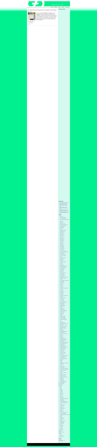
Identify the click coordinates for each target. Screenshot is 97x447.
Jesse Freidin (62, 284)
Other (60, 433)
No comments (31, 22)
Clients (60, 215)
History (61, 410)
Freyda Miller (62, 269)
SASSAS (62, 336)
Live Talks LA (62, 299)
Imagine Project (62, 281)
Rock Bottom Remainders (64, 331)
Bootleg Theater (63, 237)
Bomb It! (62, 236)
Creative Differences (63, 254)
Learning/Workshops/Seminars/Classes (65, 414)
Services (62, 7)
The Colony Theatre (63, 353)
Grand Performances (63, 272)
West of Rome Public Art (63, 374)
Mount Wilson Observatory (64, 310)
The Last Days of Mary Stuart (64, 355)
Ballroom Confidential (63, 230)
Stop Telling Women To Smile (64, 346)
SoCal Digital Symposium (64, 343)
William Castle (62, 379)
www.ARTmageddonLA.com (39, 19)
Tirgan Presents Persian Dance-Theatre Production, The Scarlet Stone (63, 205)
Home (52, 7)
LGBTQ (61, 415)
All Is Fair (62, 222)
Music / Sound (62, 417)
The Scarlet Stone (63, 357)
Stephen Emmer (63, 344)
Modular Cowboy (63, 309)
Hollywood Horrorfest (63, 278)
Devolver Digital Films (63, 257)
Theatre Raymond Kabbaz (64, 358)
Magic (61, 416)
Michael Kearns (62, 306)
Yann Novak (62, 380)
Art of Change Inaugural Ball (64, 224)
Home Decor (62, 411)
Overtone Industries (63, 316)
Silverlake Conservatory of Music (64, 342)
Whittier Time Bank (63, 375)
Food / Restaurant (63, 404)
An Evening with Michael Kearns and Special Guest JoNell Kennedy (64, 210)
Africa (61, 386)
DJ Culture (62, 396)
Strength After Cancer (63, 347)
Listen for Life (62, 298)
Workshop (62, 428)
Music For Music (63, 311)
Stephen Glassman (63, 345)
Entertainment (62, 399)
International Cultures (63, 413)
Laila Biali (62, 294)
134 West (62, 216)
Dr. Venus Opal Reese (62, 382)
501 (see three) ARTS (63, 218)
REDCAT (62, 329)
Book (61, 388)
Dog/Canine (62, 397)
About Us (55, 7)
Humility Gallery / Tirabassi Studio (65, 280)
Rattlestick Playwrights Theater (64, 323)
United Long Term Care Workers (65, 369)
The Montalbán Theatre (63, 356)
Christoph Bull (62, 246)
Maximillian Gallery (63, 305)
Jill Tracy (62, 285)
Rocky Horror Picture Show (64, 333)
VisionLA (62, 371)
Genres (60, 385)
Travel (61, 427)
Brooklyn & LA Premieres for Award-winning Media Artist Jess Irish (64, 203)
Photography (62, 422)
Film (61, 403)
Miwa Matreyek (62, 308)
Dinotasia (62, 258)
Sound (61, 424)
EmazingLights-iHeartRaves (64, 266)
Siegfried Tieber (62, 341)
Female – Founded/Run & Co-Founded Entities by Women (64, 402)
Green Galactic (62, 273)
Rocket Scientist (62, 332)
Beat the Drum (62, 233)
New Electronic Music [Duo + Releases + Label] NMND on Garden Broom (64, 212)
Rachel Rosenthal (63, 322)
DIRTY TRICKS (62, 259)
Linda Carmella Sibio (63, 297)
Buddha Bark (62, 243)
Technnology (62, 425)
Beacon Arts (62, 232)
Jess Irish (62, 283)
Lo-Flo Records (62, 300)
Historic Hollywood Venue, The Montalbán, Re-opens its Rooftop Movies (64, 208)
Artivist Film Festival (63, 225)
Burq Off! (62, 244)
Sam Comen (62, 335)
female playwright (62, 383)
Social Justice (62, 423)
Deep (61, 256)
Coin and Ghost (62, 248)
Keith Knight (62, 293)
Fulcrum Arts (62, 270)
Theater (62, 426)
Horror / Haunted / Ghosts (64, 412)
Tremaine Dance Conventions (64, 368)
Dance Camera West (63, 255)
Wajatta (61, 373)
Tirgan (61, 360)
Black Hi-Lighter (62, 235)
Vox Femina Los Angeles (64, 372)
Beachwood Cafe (63, 231)
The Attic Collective (63, 352)
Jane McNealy (62, 282)
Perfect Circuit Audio (63, 318)
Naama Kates (62, 312)
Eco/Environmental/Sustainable (64, 398)
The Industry (62, 354)
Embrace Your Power (63, 267)
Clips (59, 7)
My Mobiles (67, 444)
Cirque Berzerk (62, 247)
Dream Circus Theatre (63, 261)
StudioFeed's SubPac (63, 348)
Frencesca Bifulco (63, 268)
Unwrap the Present (63, 370)
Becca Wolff (62, 234)
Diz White (62, 260)
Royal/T (61, 334)
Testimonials (67, 7)
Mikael (61, 307)
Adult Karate (62, 221)
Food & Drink (62, 405)
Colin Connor (62, 249)
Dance (61, 395)
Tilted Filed (62, 359)
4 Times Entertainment (63, 217)
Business (62, 389)
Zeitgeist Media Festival (63, 381)
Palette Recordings (63, 317)
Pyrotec (61, 321)
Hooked (61, 279)
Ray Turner (62, 324)
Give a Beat (62, 271)
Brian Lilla (62, 242)
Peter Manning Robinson (64, 319)
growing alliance (50, 12)
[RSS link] (68, 2)
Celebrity (62, 390)
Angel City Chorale (63, 223)
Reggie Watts (62, 330)
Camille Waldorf (62, 245)
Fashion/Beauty (62, 400)
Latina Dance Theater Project (64, 295)
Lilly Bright (62, 296)
